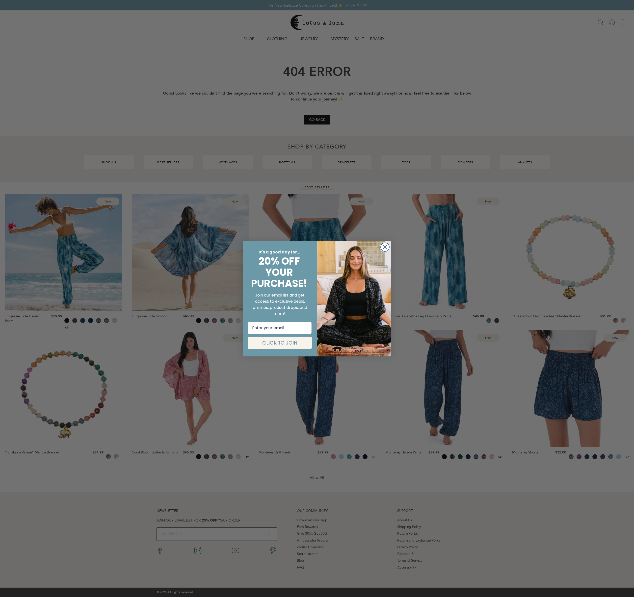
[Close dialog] (385, 247)
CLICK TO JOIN (279, 342)
